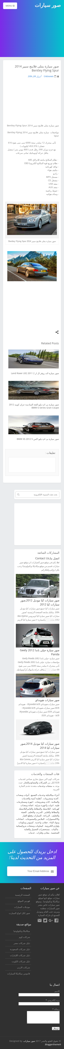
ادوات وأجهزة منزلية (44, 805)
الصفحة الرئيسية (22, 894)
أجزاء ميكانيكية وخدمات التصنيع (45, 794)
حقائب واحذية (41, 822)
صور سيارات (29, 1040)
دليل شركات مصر (22, 943)
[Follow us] (45, 921)
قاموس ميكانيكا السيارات (18, 973)
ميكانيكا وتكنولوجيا (51, 901)
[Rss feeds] (39, 921)
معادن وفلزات (43, 832)
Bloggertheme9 (53, 1044)
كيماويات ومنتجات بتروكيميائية (29, 825)
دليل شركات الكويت (21, 961)
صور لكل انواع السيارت (19, 913)
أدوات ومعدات (22, 794)
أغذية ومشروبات (50, 798)
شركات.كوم (24, 937)
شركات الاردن (23, 967)
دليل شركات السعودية (20, 949)
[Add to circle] (50, 921)
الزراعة (46, 815)
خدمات (31, 832)
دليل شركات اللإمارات (20, 955)
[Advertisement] (32, 33)
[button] (57, 332)
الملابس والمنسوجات (34, 818)
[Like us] (56, 921)
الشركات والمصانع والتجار (35, 782)
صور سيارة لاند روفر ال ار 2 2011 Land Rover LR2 (35, 373)
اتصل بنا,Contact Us (47, 558)
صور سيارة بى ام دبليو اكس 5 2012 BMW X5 (38, 438)
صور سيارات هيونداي (47, 700)
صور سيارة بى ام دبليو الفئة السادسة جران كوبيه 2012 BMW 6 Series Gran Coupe (34, 406)
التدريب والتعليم (35, 812)
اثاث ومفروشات (42, 801)
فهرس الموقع (24, 900)
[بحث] (18, 494)
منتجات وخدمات (44, 785)
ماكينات (54, 829)
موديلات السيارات (22, 907)
